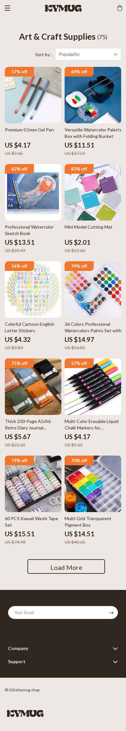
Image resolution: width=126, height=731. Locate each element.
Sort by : (43, 54)
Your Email (24, 612)
